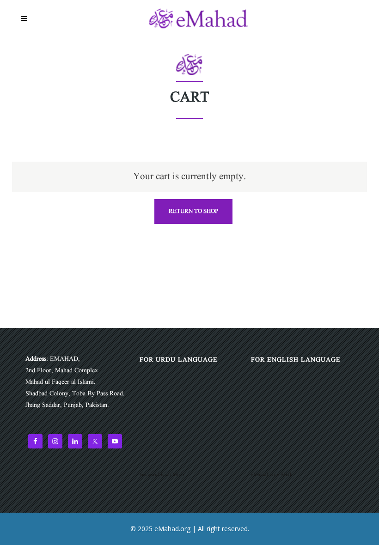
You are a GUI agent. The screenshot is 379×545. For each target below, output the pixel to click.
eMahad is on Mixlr (272, 474)
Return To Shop (193, 211)
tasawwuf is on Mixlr (162, 474)
